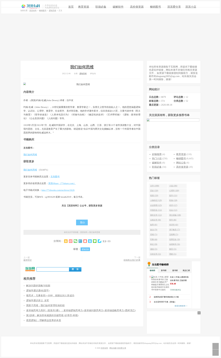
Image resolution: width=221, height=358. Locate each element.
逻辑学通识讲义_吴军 (37, 300)
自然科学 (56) (174, 244)
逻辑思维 (83, 74)
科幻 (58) (153, 244)
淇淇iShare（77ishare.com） (62, 183)
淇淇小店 (190, 6)
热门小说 (157, 158)
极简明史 (27, 260)
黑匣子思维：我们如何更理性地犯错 (45, 305)
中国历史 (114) (156, 210)
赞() (82, 222)
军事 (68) (153, 239)
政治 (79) (153, 230)
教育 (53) (172, 249)
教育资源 (83, 6)
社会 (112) (173, 210)
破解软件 (118, 6)
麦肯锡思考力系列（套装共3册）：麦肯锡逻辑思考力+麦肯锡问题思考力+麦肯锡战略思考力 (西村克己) (81, 310)
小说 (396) (173, 186)
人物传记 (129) (156, 200)
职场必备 (100, 6)
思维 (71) (153, 234)
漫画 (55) (153, 249)
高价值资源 (137, 6)
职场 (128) (173, 200)
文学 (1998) (154, 186)
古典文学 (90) (155, 220)
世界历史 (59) (174, 239)
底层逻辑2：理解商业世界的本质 (43, 320)
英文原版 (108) (175, 215)
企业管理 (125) (156, 205)
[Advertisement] (110, 37)
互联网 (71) (173, 234)
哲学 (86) (172, 220)
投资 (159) (154, 195)
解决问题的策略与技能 (38, 285)
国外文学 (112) (156, 215)
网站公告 (181, 162)
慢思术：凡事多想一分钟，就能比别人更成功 (50, 295)
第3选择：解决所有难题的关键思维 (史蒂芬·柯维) (52, 315)
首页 (71, 6)
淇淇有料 (30, 6)
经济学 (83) (173, 225)
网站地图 (113, 348)
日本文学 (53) (155, 254)
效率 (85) (153, 225)
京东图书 (55, 176)
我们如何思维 (82, 67)
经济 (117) (173, 205)
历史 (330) (154, 191)
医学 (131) (173, 195)
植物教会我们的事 (132, 260)
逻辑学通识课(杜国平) (37, 290)
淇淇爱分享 (174, 6)
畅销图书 (155, 6)
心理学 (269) (174, 191)
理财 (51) (172, 254)
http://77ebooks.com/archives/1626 (58, 190)
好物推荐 (157, 154)
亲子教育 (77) (174, 230)
